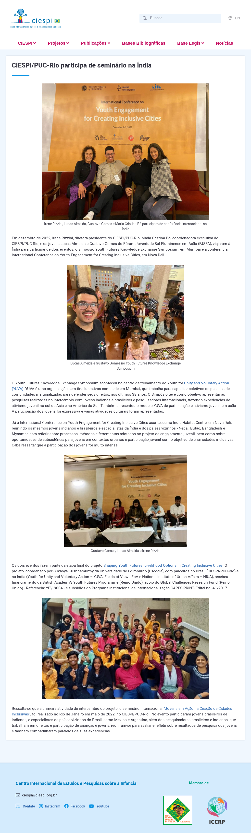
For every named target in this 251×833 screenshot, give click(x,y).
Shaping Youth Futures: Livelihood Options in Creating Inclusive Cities (163, 565)
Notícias (224, 43)
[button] (27, 43)
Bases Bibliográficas (143, 43)
